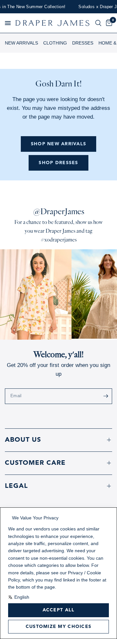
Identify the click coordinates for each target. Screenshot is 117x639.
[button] (8, 23)
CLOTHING (55, 43)
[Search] (98, 23)
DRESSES (82, 43)
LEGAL (16, 486)
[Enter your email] (105, 396)
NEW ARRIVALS (21, 43)
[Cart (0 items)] (108, 23)
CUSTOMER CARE (35, 463)
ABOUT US (23, 440)
